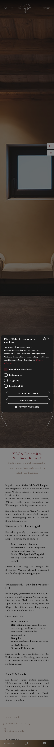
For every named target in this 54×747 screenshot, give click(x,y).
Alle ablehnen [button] (28, 401)
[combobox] (44, 338)
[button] (27, 407)
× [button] (48, 339)
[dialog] (27, 373)
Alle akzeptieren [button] (28, 393)
